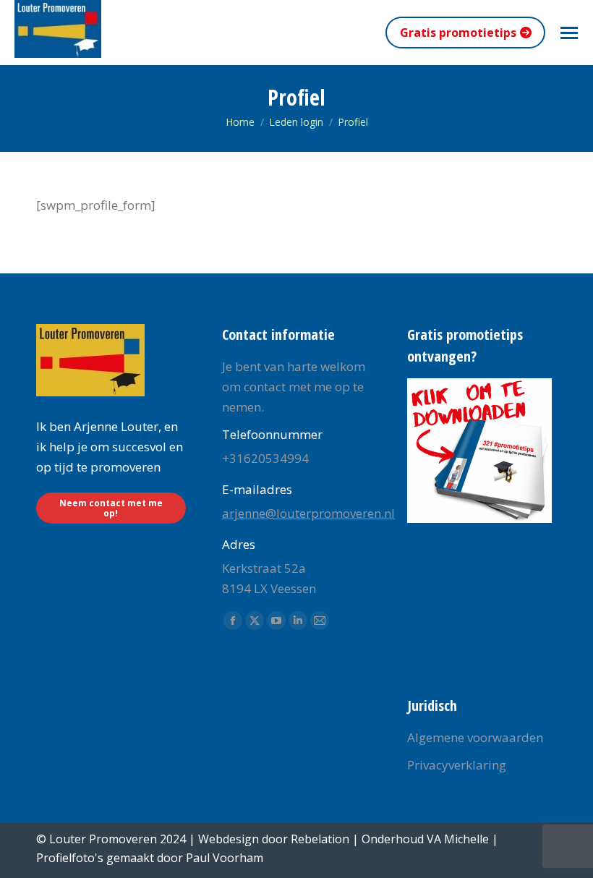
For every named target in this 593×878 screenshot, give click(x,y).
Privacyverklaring (456, 764)
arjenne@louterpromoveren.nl (308, 513)
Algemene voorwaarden (475, 737)
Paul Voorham (224, 858)
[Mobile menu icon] (569, 33)
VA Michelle (458, 839)
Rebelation (320, 839)
